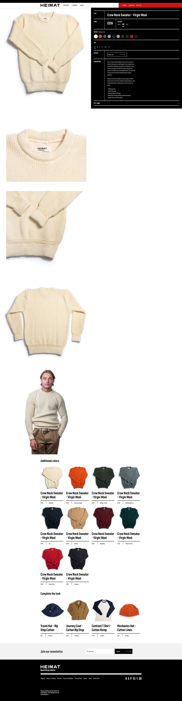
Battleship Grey (109, 36)
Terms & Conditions (68, 678)
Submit (118, 651)
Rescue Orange (100, 36)
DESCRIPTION (97, 61)
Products (66, 5)
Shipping (43, 678)
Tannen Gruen (127, 36)
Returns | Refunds (51, 678)
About (82, 5)
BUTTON (96, 53)
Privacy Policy (78, 678)
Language (131, 5)
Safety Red (132, 36)
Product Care (96, 678)
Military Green (105, 36)
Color (99, 32)
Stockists (59, 678)
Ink (114, 36)
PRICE (95, 22)
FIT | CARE (97, 103)
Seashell (96, 36)
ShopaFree (46, 694)
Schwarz (136, 36)
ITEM (95, 13)
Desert (118, 36)
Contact (85, 678)
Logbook (74, 5)
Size (95, 43)
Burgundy (123, 36)
